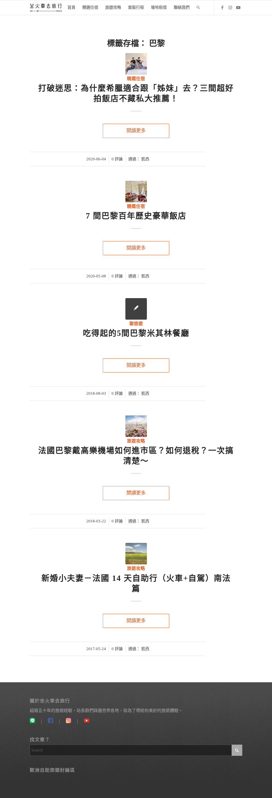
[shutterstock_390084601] (136, 426)
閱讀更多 (136, 130)
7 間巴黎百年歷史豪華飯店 (136, 215)
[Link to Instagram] (230, 7)
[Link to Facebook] (222, 7)
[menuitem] (71, 7)
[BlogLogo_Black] (46, 7)
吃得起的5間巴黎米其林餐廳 (136, 333)
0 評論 (117, 159)
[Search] (198, 7)
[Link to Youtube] (238, 7)
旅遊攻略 (136, 441)
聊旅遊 (136, 323)
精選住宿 (136, 78)
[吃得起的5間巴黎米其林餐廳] (136, 309)
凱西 (145, 159)
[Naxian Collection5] (136, 64)
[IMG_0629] (136, 553)
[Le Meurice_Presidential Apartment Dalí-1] (136, 191)
